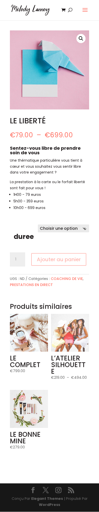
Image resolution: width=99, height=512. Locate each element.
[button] (81, 38)
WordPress (49, 504)
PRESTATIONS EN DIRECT (31, 284)
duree (24, 236)
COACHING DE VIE (67, 278)
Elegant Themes (47, 498)
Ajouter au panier (59, 259)
